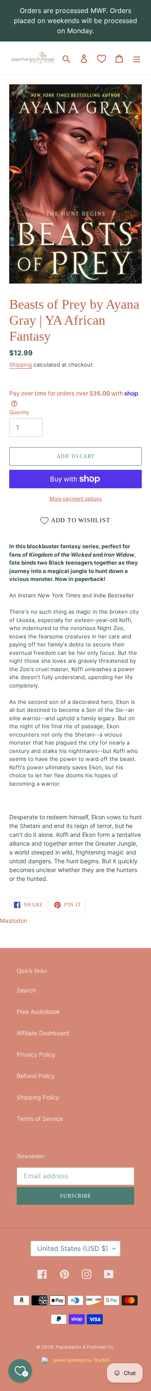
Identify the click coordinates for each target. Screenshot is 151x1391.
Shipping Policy (38, 1097)
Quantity (19, 412)
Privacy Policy (36, 1054)
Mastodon (13, 920)
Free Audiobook (38, 1011)
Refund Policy (36, 1075)
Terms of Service (40, 1118)
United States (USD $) (72, 1248)
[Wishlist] (101, 58)
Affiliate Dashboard (43, 1033)
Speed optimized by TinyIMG (80, 1359)
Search (26, 990)
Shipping (20, 364)
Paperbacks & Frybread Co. (85, 1347)
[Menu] (137, 58)
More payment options (75, 498)
